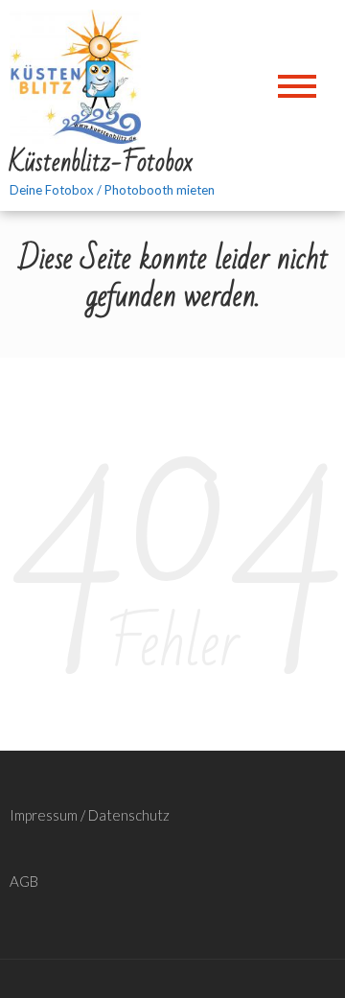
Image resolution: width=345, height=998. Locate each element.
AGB (24, 881)
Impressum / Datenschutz (90, 815)
